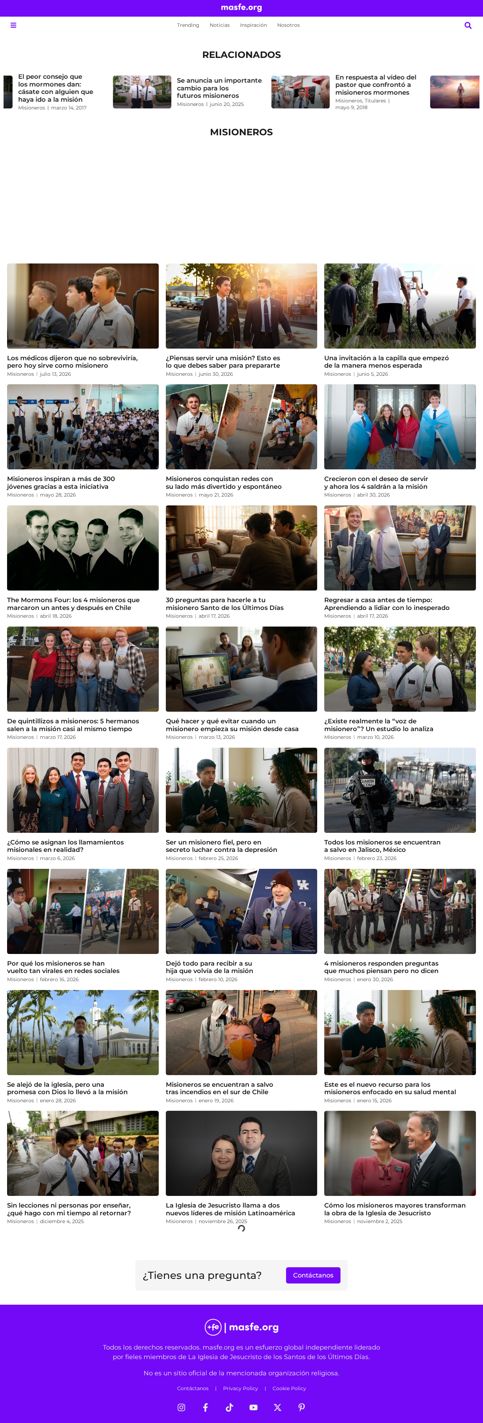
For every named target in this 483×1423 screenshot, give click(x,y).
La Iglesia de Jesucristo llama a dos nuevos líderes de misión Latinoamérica (230, 1209)
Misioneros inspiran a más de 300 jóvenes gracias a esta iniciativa (61, 482)
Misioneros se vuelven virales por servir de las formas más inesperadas (67, 1330)
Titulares (269, 100)
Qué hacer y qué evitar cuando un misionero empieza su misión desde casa (232, 725)
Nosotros (288, 25)
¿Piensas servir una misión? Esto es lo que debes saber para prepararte (223, 361)
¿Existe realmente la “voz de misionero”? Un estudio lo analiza (378, 725)
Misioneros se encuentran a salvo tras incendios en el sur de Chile (219, 1088)
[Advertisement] (241, 203)
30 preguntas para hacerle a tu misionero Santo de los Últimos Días (225, 603)
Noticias (220, 25)
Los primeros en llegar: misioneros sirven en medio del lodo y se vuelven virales (232, 1330)
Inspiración (253, 25)
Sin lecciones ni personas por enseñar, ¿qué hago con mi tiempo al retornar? (69, 1209)
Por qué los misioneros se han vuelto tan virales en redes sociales (63, 967)
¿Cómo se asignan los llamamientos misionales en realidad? (65, 846)
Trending (188, 25)
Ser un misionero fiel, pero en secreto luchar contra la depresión (221, 846)
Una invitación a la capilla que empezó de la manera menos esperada (386, 361)
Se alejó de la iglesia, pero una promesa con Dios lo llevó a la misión (67, 1088)
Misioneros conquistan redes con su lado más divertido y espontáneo (224, 482)
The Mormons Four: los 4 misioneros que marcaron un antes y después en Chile (73, 603)
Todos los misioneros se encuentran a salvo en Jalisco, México (382, 846)
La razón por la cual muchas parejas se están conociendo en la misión (428, 88)
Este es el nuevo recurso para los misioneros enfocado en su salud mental (390, 1088)
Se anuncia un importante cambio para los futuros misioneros (113, 88)
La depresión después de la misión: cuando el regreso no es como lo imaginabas (394, 1330)
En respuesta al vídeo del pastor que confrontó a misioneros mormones (270, 84)
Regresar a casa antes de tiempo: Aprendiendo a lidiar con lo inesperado (387, 603)
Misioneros (84, 104)
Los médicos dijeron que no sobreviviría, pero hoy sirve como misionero (72, 361)
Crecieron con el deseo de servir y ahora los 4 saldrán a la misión (376, 482)
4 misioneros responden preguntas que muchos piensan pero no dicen (381, 967)
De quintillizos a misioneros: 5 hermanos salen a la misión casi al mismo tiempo (73, 725)
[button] (13, 25)
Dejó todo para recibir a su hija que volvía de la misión (209, 967)
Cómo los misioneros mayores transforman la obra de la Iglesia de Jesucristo (395, 1209)
